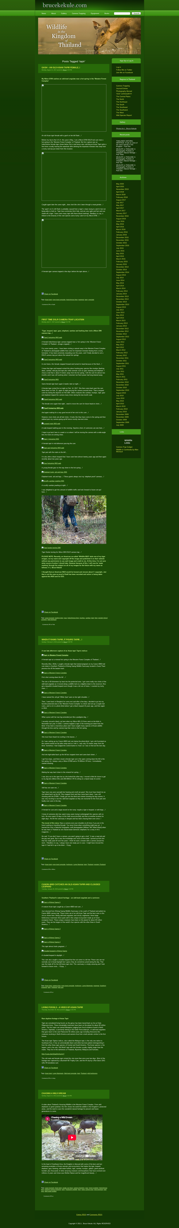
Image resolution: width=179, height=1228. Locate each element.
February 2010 (122, 409)
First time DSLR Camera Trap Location (63, 320)
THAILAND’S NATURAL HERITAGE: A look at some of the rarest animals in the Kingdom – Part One (126, 143)
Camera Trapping (123, 86)
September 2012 (122, 337)
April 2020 (120, 186)
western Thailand (100, 864)
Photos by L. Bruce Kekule (126, 128)
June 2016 (120, 221)
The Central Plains (123, 96)
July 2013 (120, 310)
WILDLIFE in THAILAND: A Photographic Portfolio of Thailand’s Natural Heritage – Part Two (126, 159)
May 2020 (120, 184)
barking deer (59, 618)
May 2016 (120, 224)
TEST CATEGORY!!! (124, 94)
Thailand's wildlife (71, 1189)
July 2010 (120, 396)
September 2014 (122, 272)
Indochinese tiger (72, 300)
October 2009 (121, 420)
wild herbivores (92, 1073)
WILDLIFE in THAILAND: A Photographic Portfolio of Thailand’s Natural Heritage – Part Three (126, 151)
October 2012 (121, 334)
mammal (81, 300)
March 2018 (120, 195)
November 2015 (122, 240)
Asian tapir (48, 300)
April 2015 (120, 256)
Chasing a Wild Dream (54, 1093)
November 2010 (122, 385)
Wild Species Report (124, 115)
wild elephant (51, 620)
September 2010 (122, 390)
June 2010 (120, 398)
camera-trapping (79, 1188)
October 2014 (121, 270)
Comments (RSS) (96, 1215)
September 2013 (122, 304)
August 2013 (121, 307)
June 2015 (120, 251)
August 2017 (121, 200)
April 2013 (120, 318)
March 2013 (120, 320)
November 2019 (122, 189)
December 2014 (122, 267)
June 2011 (120, 371)
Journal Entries (122, 88)
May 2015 (120, 253)
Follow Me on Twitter (124, 70)
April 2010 (120, 404)
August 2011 (121, 366)
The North (120, 99)
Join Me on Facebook (124, 72)
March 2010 (120, 406)
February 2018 (122, 197)
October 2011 (121, 361)
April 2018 (120, 192)
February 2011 (121, 379)
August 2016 (121, 219)
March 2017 (120, 211)
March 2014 (120, 288)
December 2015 (122, 237)
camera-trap (57, 986)
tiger (96, 618)
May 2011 (120, 374)
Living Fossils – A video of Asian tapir (62, 1007)
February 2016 (122, 232)
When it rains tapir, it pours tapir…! (62, 640)
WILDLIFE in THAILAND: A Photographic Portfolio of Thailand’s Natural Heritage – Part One (126, 168)
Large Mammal (78, 864)
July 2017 (120, 203)
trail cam (60, 987)
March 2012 (120, 350)
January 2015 (121, 264)
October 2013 (121, 302)
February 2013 (122, 323)
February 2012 (122, 353)
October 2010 (121, 387)
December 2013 (122, 296)
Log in (118, 67)
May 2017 (120, 205)
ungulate (91, 300)
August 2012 (121, 339)
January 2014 (121, 294)
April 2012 (120, 347)
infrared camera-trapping (53, 1189)
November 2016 (122, 216)
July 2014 (120, 278)
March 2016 (120, 229)
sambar (88, 618)
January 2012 (121, 355)
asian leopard (49, 618)
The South (120, 104)
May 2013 (120, 315)
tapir (86, 300)
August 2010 (121, 393)
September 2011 (122, 363)
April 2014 (120, 286)
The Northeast (121, 102)
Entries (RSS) (81, 1215)
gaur (65, 618)
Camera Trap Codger (124, 447)
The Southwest (122, 110)
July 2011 (119, 369)
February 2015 (122, 262)
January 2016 (121, 235)
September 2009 (122, 422)
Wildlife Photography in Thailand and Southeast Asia (64, 4)
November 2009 (122, 417)
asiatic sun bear (67, 1188)
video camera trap (87, 1189)
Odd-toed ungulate (70, 1073)
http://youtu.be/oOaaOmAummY (53, 1054)
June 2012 (120, 342)
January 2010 (121, 412)
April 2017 (120, 208)
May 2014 (120, 283)
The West (120, 113)
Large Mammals (87, 986)
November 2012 (122, 331)
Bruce (65, 70)
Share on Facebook (51, 294)
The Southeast (121, 107)
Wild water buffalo (51, 1191)
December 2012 (122, 329)
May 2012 (120, 345)
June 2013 (120, 312)
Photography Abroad (124, 91)
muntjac (82, 618)
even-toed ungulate (59, 300)
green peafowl (93, 1188)
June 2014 (120, 280)
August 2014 (121, 275)
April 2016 (120, 227)
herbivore (69, 864)
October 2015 (121, 243)
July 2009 (120, 425)
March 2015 (120, 259)
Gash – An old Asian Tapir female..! (61, 68)
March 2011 (120, 377)
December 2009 (122, 414)
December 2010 (122, 382)
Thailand (90, 864)
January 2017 (121, 213)
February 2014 (122, 291)
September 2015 (122, 245)
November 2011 (122, 358)
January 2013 (121, 326)
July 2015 (120, 248)
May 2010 (120, 401)
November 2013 (122, 299)
